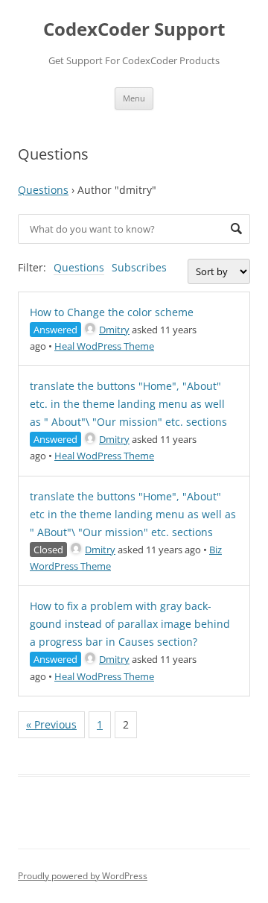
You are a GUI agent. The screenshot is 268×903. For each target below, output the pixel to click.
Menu (134, 98)
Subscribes (139, 267)
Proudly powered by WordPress (82, 875)
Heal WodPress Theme (104, 346)
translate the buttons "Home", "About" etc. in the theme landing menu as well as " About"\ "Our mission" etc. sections (128, 404)
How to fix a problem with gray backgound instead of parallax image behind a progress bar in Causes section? (130, 624)
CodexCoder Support (134, 29)
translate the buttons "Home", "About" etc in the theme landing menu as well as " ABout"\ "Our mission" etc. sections (133, 514)
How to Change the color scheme (112, 312)
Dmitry (114, 329)
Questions (43, 190)
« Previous (51, 724)
